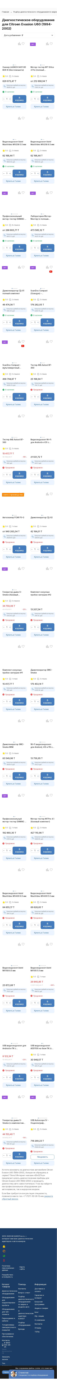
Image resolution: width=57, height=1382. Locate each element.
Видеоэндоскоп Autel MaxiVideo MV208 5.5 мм (14, 143)
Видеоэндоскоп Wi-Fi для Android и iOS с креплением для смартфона (41, 441)
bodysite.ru (8, 1277)
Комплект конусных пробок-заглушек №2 (41, 593)
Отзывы (38, 1328)
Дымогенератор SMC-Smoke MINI (13, 745)
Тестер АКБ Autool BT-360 (13, 440)
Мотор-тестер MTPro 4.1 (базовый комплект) (42, 820)
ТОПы (37, 1332)
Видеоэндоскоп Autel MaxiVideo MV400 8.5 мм (14, 894)
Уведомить (42, 1157)
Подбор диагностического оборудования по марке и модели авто (26, 1301)
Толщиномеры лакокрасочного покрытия (9, 1327)
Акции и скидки (41, 1308)
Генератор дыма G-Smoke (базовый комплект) (12, 593)
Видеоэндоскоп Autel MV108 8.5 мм (13, 969)
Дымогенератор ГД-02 (42, 517)
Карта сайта (22, 1268)
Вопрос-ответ (24, 1293)
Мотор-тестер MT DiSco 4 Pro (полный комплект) (42, 68)
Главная (5, 12)
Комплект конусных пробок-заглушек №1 (13, 671)
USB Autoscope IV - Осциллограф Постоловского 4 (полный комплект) (40, 1121)
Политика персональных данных (8, 1268)
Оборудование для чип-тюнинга (8, 1311)
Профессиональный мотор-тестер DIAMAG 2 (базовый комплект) (14, 820)
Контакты (22, 1289)
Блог (37, 1312)
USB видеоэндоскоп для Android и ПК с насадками (14, 1047)
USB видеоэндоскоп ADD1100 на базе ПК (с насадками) (41, 1047)
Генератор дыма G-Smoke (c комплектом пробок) (13, 1121)
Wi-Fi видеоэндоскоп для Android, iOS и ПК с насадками (42, 745)
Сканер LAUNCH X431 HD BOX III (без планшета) (14, 68)
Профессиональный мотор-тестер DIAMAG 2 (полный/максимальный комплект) (14, 217)
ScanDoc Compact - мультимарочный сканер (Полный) (12, 366)
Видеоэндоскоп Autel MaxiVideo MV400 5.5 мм (42, 894)
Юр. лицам (39, 1316)
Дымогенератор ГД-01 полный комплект (13, 292)
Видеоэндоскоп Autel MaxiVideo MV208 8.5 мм (42, 143)
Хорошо (6, 1372)
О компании (40, 1320)
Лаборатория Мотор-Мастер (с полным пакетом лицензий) (41, 217)
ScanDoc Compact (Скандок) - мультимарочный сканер (39, 292)
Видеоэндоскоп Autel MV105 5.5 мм (41, 969)
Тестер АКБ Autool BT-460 (41, 366)
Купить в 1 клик (13, 106)
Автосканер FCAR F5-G (13, 517)
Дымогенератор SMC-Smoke (41, 671)
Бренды (21, 1329)
